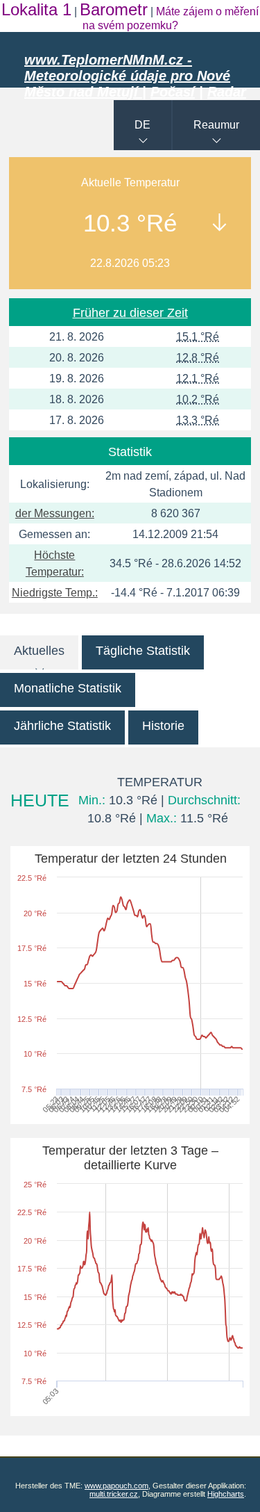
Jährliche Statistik (62, 726)
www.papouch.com (116, 1485)
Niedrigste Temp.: (55, 593)
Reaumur (216, 125)
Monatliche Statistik (67, 688)
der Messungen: (54, 513)
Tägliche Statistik (143, 651)
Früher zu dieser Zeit (130, 313)
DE (142, 125)
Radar (226, 91)
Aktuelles (39, 651)
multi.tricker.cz (113, 1494)
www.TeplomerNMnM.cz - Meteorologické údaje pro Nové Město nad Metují (127, 75)
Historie (163, 726)
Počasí (172, 91)
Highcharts (225, 1494)
